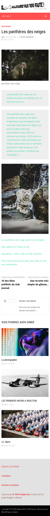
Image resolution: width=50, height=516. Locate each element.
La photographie (9, 359)
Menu (8, 16)
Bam (16, 512)
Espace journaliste (10, 466)
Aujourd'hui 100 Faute (26, 509)
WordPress (6, 512)
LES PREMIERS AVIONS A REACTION (19, 400)
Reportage (6, 26)
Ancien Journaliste (26, 37)
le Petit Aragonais (21, 494)
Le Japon (5, 441)
